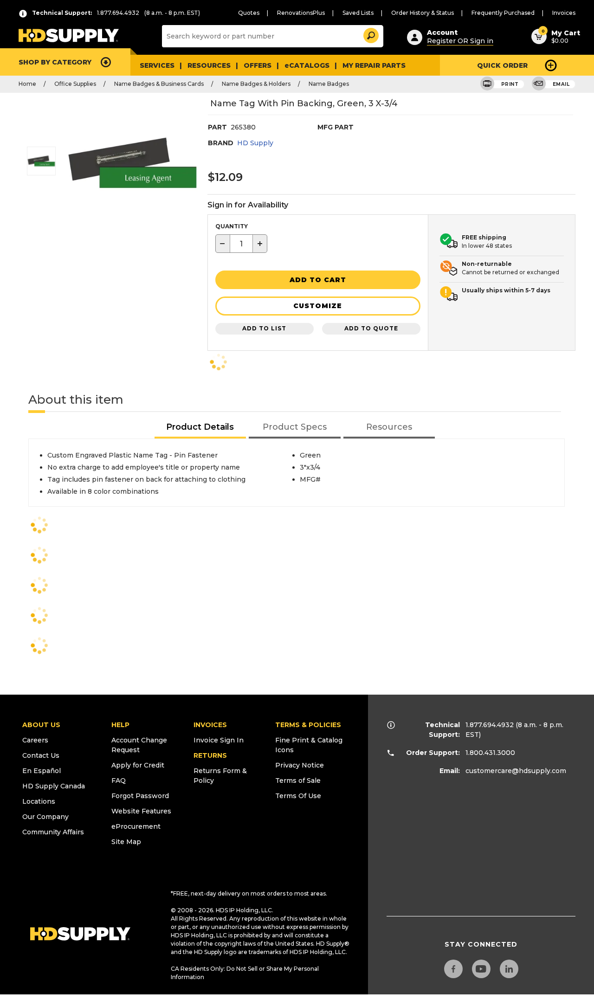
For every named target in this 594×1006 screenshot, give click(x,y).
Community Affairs (53, 832)
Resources (209, 65)
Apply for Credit (137, 765)
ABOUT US (41, 725)
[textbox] (241, 243)
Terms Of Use (298, 796)
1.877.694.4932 (489, 725)
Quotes (248, 12)
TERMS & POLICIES (308, 725)
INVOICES (210, 725)
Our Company (45, 817)
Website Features (141, 811)
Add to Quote (371, 328)
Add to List (264, 328)
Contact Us (40, 755)
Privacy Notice (299, 765)
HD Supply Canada (53, 786)
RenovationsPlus (301, 12)
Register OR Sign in (460, 41)
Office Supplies (75, 83)
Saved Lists (358, 12)
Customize (317, 306)
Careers (35, 740)
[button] (370, 34)
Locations (38, 801)
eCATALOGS (306, 65)
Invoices (563, 12)
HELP (120, 725)
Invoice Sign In (219, 740)
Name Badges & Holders (256, 83)
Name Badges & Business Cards (159, 83)
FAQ (118, 780)
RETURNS (210, 755)
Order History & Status (422, 12)
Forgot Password (140, 796)
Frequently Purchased (503, 12)
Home (27, 83)
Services (157, 65)
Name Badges (329, 83)
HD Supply (255, 143)
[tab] (200, 428)
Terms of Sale (298, 780)
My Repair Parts (374, 65)
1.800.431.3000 (490, 752)
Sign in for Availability (247, 204)
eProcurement (136, 826)
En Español (41, 771)
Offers (257, 65)
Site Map (126, 842)
